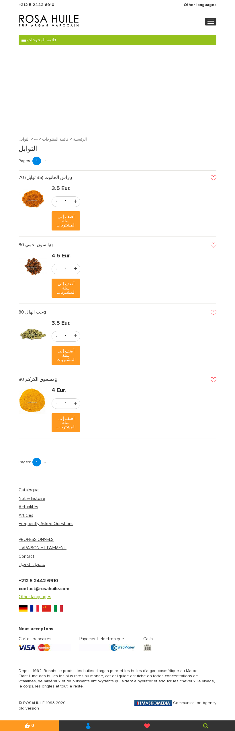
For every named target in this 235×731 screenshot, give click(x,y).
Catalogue (29, 489)
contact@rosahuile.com (44, 589)
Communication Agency (194, 702)
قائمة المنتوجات (55, 139)
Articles (26, 515)
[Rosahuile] (88, 725)
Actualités (28, 506)
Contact (26, 556)
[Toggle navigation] (210, 21)
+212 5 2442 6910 (36, 4)
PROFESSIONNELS (36, 539)
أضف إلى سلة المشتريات (66, 221)
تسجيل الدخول (32, 564)
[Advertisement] (117, 90)
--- (36, 139)
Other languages (200, 4)
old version (29, 708)
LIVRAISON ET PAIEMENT (42, 547)
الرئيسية (80, 139)
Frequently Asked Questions (46, 523)
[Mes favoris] (146, 725)
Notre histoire (32, 498)
